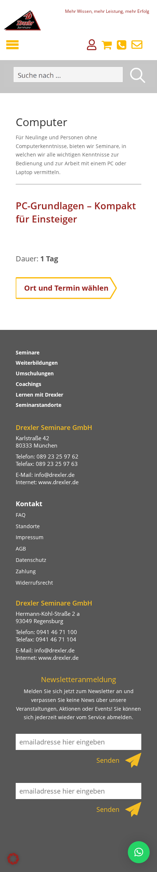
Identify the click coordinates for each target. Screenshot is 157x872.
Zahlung (26, 571)
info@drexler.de (54, 474)
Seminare (27, 352)
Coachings (28, 383)
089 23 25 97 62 (57, 456)
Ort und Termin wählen (66, 288)
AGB (21, 548)
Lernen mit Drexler (39, 394)
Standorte (28, 526)
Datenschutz (31, 559)
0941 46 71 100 (57, 632)
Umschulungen (35, 373)
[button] (13, 859)
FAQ (21, 514)
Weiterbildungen (37, 362)
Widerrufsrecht (34, 582)
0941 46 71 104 (56, 639)
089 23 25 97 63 (57, 463)
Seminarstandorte (38, 404)
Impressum (29, 537)
